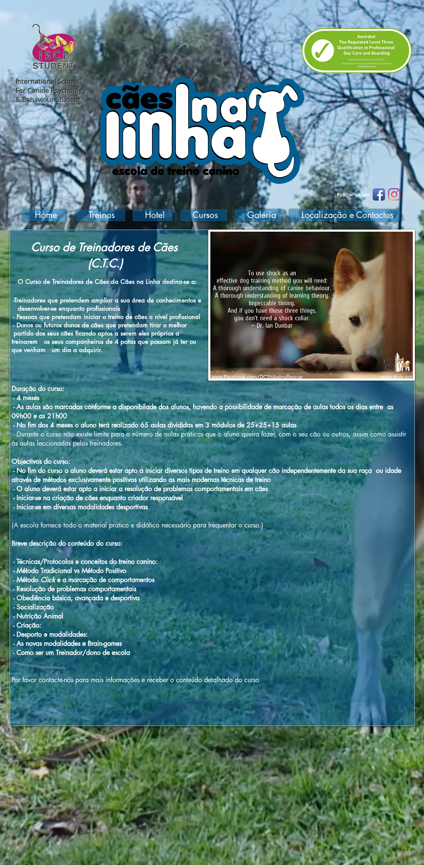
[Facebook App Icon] (379, 194)
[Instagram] (394, 194)
